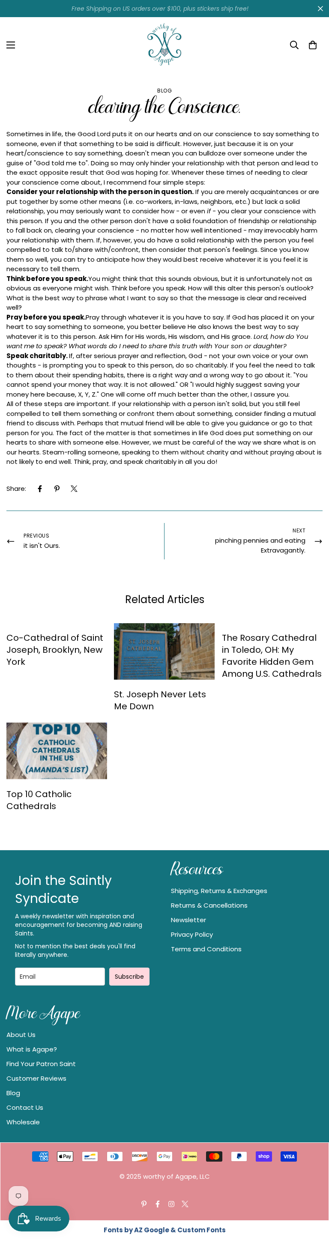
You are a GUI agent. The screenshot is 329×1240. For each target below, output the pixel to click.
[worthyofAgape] (164, 45)
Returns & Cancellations (209, 905)
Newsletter (188, 919)
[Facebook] (40, 488)
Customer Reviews (36, 1078)
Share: (16, 488)
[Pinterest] (57, 488)
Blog (164, 90)
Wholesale (23, 1121)
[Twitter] (74, 488)
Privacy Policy (192, 934)
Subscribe (129, 976)
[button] (313, 45)
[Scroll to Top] (312, 1193)
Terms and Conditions (206, 948)
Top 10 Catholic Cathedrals (39, 800)
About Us (21, 1034)
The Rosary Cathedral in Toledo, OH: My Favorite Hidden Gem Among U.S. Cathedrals (272, 656)
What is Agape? (31, 1049)
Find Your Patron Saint (41, 1063)
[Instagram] (171, 1204)
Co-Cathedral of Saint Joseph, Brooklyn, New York (54, 650)
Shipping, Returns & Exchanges (219, 890)
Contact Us (24, 1107)
